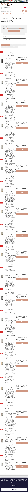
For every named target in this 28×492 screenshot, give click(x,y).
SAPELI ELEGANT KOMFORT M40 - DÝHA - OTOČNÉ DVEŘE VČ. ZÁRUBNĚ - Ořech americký (10, 431)
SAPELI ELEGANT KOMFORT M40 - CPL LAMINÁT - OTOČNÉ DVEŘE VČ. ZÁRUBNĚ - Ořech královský (10, 291)
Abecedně (15, 46)
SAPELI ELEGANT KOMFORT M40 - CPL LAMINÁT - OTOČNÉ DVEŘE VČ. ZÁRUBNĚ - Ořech (10, 269)
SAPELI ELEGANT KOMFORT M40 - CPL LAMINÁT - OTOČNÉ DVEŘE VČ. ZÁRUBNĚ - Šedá (10, 312)
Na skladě (5, 26)
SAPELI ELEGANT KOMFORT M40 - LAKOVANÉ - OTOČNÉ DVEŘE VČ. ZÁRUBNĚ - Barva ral (10, 457)
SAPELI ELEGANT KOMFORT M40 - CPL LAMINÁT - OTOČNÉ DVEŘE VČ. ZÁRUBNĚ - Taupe (10, 334)
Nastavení (14, 485)
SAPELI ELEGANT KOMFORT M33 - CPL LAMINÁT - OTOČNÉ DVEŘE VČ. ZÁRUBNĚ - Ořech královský (10, 54)
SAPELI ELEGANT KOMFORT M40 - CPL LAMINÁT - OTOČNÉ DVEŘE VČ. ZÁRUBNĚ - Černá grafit (10, 161)
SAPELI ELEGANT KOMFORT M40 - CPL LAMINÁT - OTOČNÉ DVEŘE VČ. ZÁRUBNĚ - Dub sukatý (10, 248)
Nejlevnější (14, 44)
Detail (22, 63)
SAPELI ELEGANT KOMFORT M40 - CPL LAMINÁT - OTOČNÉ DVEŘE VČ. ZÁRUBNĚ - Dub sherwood (10, 226)
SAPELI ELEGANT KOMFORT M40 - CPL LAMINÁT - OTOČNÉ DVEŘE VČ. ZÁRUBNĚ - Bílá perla (10, 97)
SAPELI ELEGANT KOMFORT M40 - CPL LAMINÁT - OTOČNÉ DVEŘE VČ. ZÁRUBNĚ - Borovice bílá (10, 140)
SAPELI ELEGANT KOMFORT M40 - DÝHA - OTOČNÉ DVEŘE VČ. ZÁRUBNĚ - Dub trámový (10, 405)
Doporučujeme (5, 44)
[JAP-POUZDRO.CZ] (6, 4)
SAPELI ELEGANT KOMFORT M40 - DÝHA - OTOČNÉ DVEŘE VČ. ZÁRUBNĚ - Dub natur (10, 379)
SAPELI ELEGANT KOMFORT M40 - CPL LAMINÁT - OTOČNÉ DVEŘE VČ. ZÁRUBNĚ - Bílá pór (10, 118)
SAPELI (7, 39)
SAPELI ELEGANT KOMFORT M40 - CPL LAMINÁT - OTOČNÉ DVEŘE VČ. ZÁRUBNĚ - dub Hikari (10, 204)
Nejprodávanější (6, 46)
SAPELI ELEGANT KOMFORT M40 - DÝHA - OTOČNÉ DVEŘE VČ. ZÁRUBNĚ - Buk (10, 355)
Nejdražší (22, 44)
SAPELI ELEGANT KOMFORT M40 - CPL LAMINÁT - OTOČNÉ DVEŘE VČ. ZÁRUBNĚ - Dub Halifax (10, 183)
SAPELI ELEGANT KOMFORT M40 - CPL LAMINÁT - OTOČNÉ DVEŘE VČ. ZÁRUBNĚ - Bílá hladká (10, 75)
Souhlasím (14, 489)
